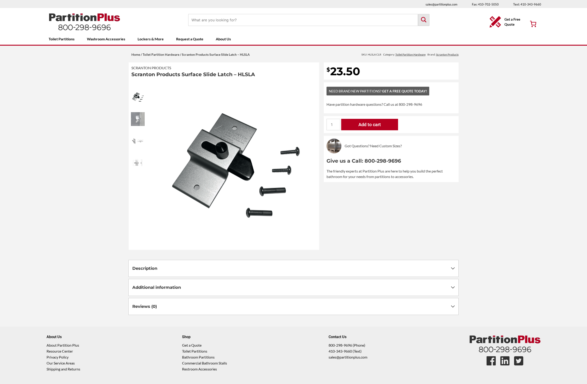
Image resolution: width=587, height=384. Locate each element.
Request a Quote (189, 39)
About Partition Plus (63, 345)
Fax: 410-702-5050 (485, 4)
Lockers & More (151, 39)
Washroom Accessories (106, 39)
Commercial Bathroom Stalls (204, 363)
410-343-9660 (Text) (345, 351)
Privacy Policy (58, 357)
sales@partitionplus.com (441, 4)
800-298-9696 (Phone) (347, 345)
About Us (223, 39)
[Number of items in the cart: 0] (533, 24)
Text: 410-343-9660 (527, 4)
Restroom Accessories (199, 369)
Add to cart (369, 124)
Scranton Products (151, 68)
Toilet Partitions (62, 39)
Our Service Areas (61, 363)
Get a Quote (192, 345)
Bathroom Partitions (198, 357)
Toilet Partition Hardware (161, 54)
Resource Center (60, 351)
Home (135, 54)
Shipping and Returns (63, 369)
